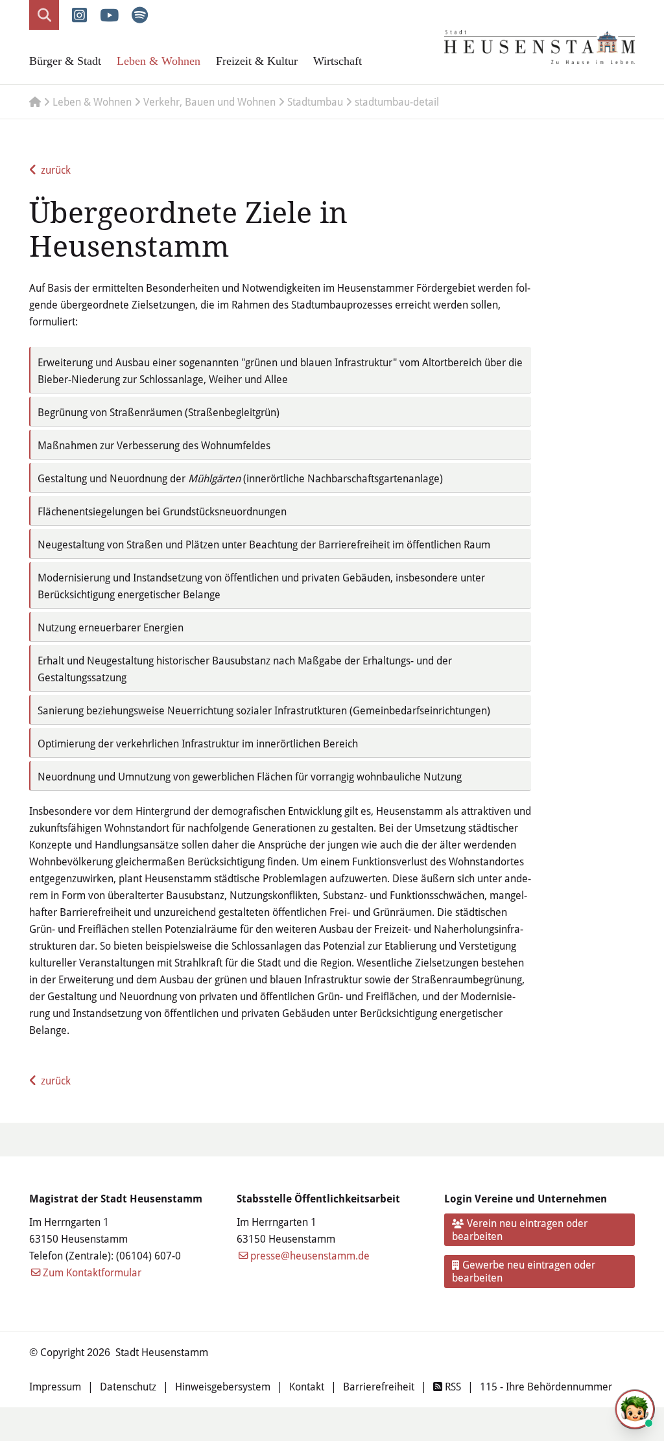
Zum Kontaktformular (92, 1272)
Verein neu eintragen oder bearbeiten (520, 1229)
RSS (451, 1386)
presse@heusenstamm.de (310, 1255)
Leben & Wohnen (158, 60)
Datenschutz (128, 1386)
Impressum (55, 1386)
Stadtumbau (315, 101)
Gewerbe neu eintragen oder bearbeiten (524, 1271)
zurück (56, 169)
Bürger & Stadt (65, 60)
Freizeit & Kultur (257, 60)
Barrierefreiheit (378, 1386)
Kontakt (306, 1386)
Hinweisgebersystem (222, 1386)
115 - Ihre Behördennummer (546, 1386)
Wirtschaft (337, 60)
